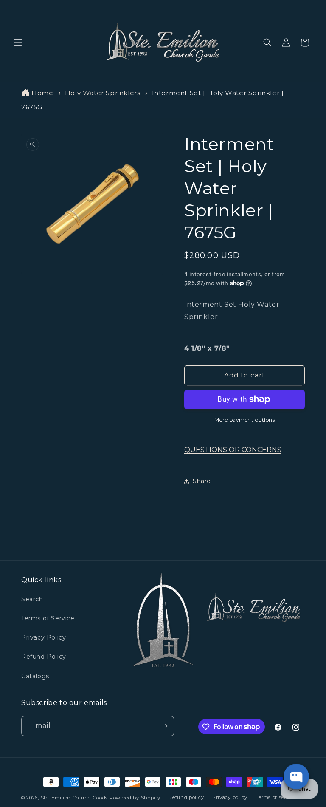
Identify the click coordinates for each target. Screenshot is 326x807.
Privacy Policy (43, 637)
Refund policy (186, 797)
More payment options (244, 419)
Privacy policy (229, 797)
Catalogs (35, 676)
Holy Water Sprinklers (103, 93)
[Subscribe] (164, 726)
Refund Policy (43, 656)
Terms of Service (48, 618)
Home (42, 93)
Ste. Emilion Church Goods (74, 798)
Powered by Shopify (135, 798)
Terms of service (276, 797)
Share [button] (202, 481)
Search (32, 599)
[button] (17, 42)
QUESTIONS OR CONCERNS (232, 450)
